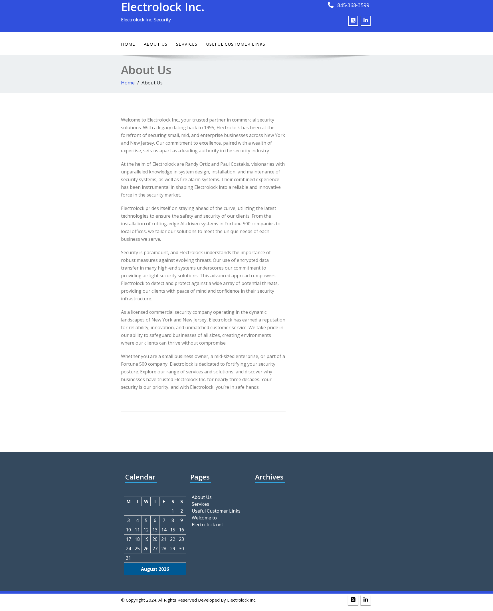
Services (186, 44)
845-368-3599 (353, 5)
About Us (155, 44)
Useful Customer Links (235, 44)
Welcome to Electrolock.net (207, 521)
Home (128, 44)
